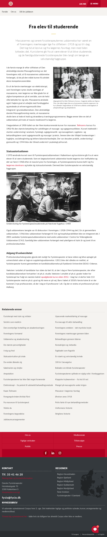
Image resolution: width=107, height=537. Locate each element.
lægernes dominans (15, 165)
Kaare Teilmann (10, 390)
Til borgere (75, 534)
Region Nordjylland (65, 488)
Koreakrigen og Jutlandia (65, 344)
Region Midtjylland (65, 481)
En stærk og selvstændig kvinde (69, 356)
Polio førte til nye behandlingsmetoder (71, 402)
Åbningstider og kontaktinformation (17, 478)
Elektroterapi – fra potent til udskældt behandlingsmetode (28, 385)
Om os (13, 11)
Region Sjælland (64, 477)
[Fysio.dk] (11, 4)
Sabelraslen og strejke (13, 367)
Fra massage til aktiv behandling (68, 322)
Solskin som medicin (12, 322)
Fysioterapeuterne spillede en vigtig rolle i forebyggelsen (79, 373)
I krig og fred (9, 350)
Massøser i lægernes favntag (67, 390)
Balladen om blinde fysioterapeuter (70, 367)
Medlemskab (79, 435)
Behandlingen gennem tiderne (68, 339)
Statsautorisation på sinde (14, 356)
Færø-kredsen (63, 491)
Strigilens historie (62, 413)
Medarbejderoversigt (11, 492)
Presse (79, 446)
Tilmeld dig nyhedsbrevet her (14, 516)
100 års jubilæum (26, 11)
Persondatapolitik (88, 534)
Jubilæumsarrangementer (14, 419)
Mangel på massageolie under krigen (70, 385)
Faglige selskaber (27, 440)
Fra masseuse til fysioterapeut (16, 402)
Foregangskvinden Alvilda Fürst (17, 396)
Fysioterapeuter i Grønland (68, 495)
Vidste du (8, 408)
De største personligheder (15, 344)
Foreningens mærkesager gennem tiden (72, 333)
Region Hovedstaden (66, 474)
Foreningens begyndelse (14, 413)
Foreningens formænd (13, 333)
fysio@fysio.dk (11, 497)
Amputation (8, 373)
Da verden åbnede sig (13, 362)
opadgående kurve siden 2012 (54, 276)
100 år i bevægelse (63, 362)
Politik (28, 446)
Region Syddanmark (65, 484)
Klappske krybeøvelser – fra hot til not (71, 379)
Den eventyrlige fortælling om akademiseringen (24, 327)
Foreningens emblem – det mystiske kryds (73, 327)
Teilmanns (81, 125)
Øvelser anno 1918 (63, 396)
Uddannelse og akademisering (16, 339)
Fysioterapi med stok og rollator (17, 316)
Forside (5, 11)
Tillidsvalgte (79, 440)
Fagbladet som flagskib (65, 350)
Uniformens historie (63, 408)
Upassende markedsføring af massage (71, 316)
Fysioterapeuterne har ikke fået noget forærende (24, 379)
